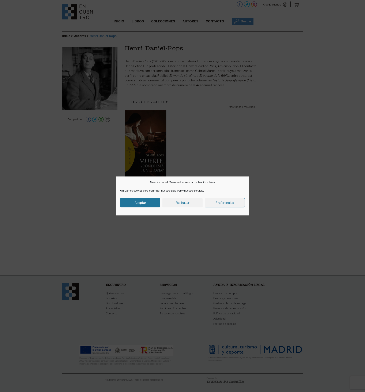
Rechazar (182, 203)
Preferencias (224, 203)
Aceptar (140, 203)
